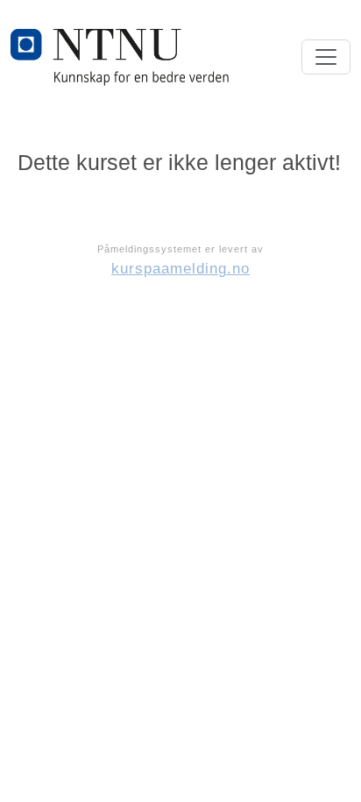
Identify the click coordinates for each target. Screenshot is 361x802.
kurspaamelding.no (180, 268)
